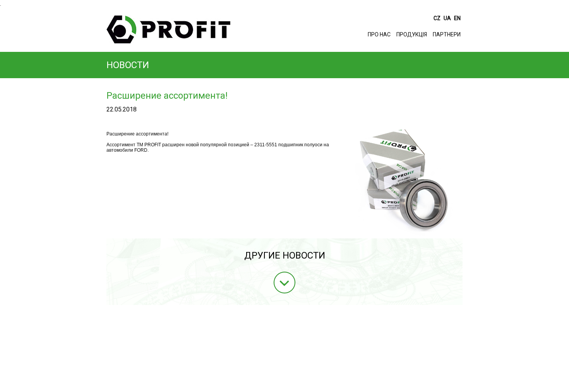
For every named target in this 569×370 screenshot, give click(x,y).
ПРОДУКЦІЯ (411, 34)
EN (457, 18)
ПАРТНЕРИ (447, 34)
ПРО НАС (379, 34)
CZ (438, 18)
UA (448, 18)
